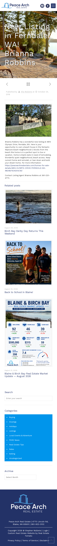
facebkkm (48, 6)
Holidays (13, 426)
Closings (12, 422)
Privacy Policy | (15, 540)
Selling (12, 454)
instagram (42, 6)
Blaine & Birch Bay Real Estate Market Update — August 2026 (26, 375)
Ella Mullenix (26, 92)
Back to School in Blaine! (19, 292)
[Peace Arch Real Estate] (15, 5)
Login (45, 530)
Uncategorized (15, 458)
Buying (12, 417)
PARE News (14, 440)
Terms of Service (30, 540)
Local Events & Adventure (20, 436)
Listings (12, 431)
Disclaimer (44, 540)
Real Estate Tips (16, 445)
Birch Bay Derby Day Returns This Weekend (24, 232)
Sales (11, 449)
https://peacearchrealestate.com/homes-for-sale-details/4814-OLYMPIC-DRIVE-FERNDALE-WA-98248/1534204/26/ (27, 168)
